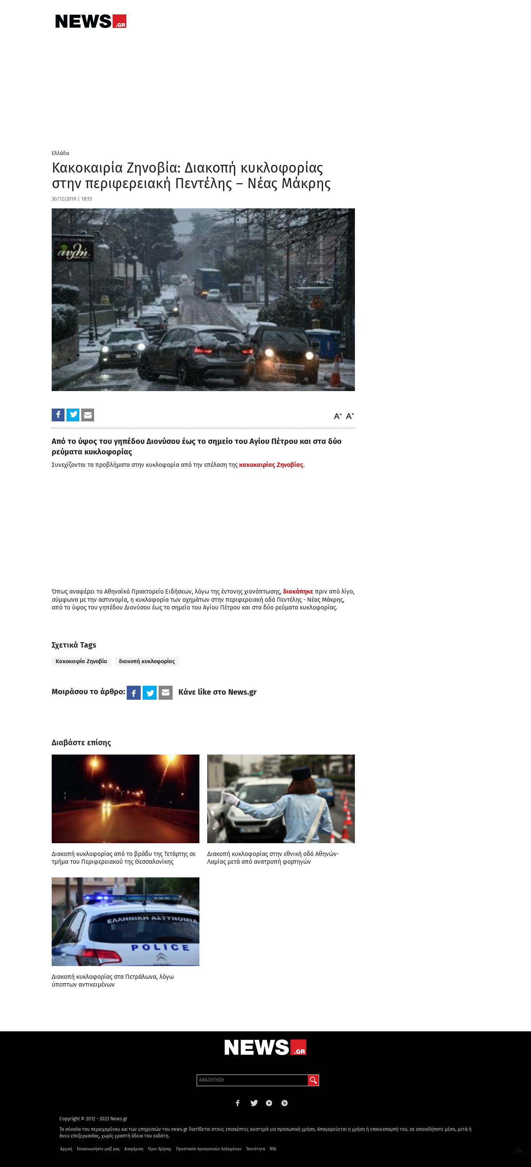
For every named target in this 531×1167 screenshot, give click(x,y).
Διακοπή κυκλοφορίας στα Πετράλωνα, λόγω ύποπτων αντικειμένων (113, 980)
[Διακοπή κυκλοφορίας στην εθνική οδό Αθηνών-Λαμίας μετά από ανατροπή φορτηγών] (281, 799)
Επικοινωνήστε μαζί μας (98, 1149)
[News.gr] (91, 21)
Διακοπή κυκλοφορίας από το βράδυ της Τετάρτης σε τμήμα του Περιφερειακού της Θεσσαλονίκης (124, 857)
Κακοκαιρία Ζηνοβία (81, 661)
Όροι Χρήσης (159, 1149)
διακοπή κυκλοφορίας (147, 661)
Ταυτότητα (255, 1149)
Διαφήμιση (133, 1149)
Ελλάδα (60, 153)
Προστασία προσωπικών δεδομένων (208, 1149)
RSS (273, 1149)
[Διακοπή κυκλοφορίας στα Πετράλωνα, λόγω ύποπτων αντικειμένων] (125, 921)
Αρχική (66, 1149)
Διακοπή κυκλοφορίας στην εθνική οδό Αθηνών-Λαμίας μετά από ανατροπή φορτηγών (273, 857)
